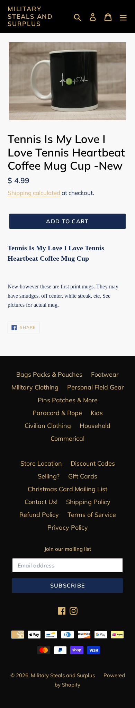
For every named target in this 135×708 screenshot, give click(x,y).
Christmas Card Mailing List (67, 489)
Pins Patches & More (68, 400)
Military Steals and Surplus (30, 16)
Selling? (49, 476)
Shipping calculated (34, 192)
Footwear (105, 374)
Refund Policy (39, 515)
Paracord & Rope (57, 413)
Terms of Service (92, 515)
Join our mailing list (67, 549)
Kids (97, 413)
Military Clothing (34, 387)
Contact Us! (41, 502)
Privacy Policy (67, 527)
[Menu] (123, 16)
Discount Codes (93, 463)
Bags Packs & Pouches (49, 374)
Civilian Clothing (48, 426)
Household (95, 426)
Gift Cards (82, 476)
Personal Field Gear (95, 387)
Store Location (41, 463)
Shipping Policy (88, 502)
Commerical (67, 438)
